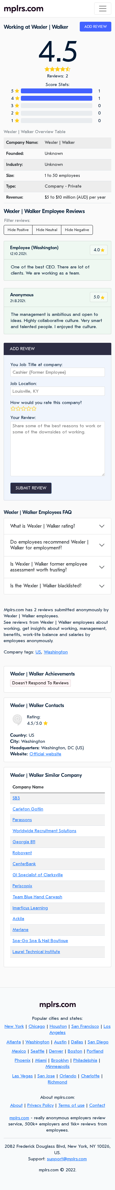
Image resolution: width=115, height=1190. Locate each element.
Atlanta (13, 1042)
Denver (56, 1051)
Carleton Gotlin (28, 809)
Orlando (67, 1076)
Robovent (22, 852)
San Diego (98, 1042)
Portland (95, 1051)
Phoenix (22, 1060)
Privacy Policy (40, 1105)
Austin (60, 1042)
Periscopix (22, 886)
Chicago (37, 1026)
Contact (97, 1105)
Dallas (77, 1042)
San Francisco (85, 1026)
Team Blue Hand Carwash (37, 897)
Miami (41, 1060)
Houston (58, 1026)
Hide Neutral (46, 230)
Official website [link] (45, 754)
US (38, 652)
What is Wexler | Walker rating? (42, 526)
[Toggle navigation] (102, 8)
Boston (75, 1051)
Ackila (18, 918)
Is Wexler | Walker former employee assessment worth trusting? (48, 567)
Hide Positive (18, 230)
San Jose (46, 1076)
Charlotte (90, 1076)
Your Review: (23, 417)
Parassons (22, 819)
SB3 (16, 798)
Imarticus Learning (30, 908)
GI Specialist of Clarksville (38, 875)
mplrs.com (19, 1118)
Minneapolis (57, 1066)
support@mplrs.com (67, 1159)
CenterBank (24, 863)
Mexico (19, 1051)
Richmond (57, 1082)
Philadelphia (85, 1060)
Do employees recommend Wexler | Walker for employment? (49, 545)
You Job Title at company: (36, 364)
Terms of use (71, 1105)
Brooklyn (60, 1060)
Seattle (37, 1051)
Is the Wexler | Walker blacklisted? (46, 586)
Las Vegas (22, 1076)
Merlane (21, 929)
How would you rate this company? (46, 402)
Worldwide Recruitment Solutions (44, 830)
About (16, 1105)
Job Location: (23, 383)
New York (14, 1026)
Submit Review (31, 488)
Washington (56, 652)
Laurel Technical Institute (36, 951)
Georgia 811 (24, 841)
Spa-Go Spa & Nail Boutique (40, 940)
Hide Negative (77, 230)
